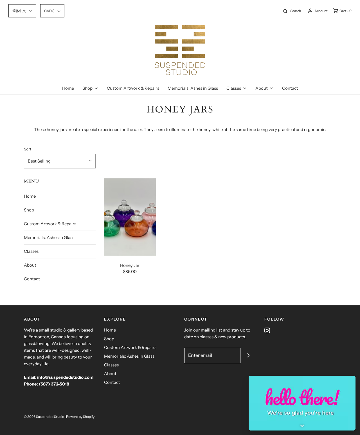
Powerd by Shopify (80, 416)
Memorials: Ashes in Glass (193, 88)
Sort (27, 149)
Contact (290, 88)
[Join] (248, 355)
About (30, 265)
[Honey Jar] (130, 217)
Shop (29, 210)
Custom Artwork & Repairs (133, 88)
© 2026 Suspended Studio (44, 416)
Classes (31, 251)
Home (68, 88)
